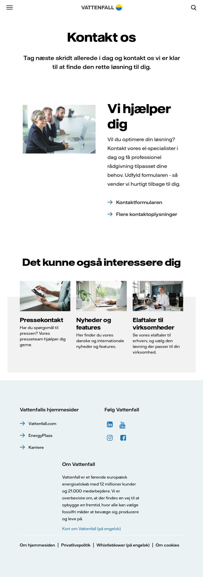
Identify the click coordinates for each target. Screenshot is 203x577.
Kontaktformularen (139, 202)
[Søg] (195, 7)
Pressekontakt (41, 320)
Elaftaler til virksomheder (153, 323)
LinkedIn (109, 424)
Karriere (36, 447)
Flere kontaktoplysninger (146, 214)
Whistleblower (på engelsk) (123, 545)
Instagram (109, 437)
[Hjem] (101, 7)
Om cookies (167, 545)
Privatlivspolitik (75, 545)
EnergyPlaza (40, 435)
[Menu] (10, 7)
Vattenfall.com (42, 423)
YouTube (123, 424)
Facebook (123, 437)
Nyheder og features (93, 323)
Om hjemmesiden (37, 545)
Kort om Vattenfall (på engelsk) (91, 528)
